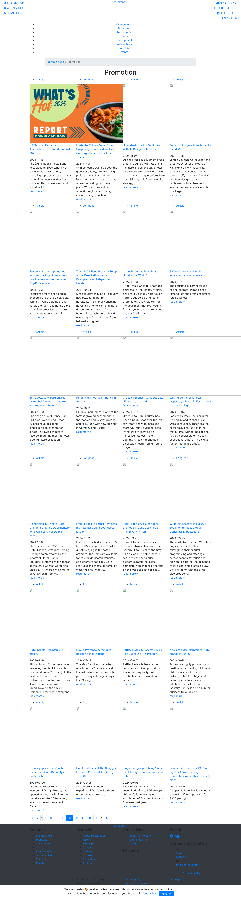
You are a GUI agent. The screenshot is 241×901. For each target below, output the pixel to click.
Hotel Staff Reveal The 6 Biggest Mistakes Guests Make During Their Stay (96, 772)
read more (36, 191)
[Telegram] (172, 836)
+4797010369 (191, 872)
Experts (87, 855)
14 (90, 818)
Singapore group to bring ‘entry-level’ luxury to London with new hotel (143, 772)
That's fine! (166, 893)
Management (124, 24)
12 (76, 818)
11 (70, 818)
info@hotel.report (187, 864)
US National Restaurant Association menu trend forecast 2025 (50, 149)
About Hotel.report (94, 835)
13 (83, 818)
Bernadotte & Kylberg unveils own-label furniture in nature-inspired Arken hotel (48, 401)
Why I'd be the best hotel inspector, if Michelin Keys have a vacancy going (190, 401)
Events (124, 52)
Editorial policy (132, 879)
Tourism (124, 48)
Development (124, 40)
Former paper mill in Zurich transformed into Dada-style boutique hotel (47, 772)
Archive (87, 863)
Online (133, 843)
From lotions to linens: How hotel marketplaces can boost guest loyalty (96, 527)
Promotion (123, 28)
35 (106, 818)
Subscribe (89, 859)
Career (124, 36)
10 (63, 818)
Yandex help (149, 893)
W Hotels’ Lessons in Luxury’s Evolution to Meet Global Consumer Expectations (188, 527)
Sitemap (88, 843)
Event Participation (141, 835)
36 (113, 818)
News (86, 839)
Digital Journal (139, 839)
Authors (87, 851)
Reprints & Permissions (137, 883)
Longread (89, 79)
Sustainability (124, 44)
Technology (124, 32)
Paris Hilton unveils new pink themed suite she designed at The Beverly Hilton (141, 527)
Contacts (88, 847)
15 (97, 818)
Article (40, 79)
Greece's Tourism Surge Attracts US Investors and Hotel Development (143, 401)
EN (224, 17)
